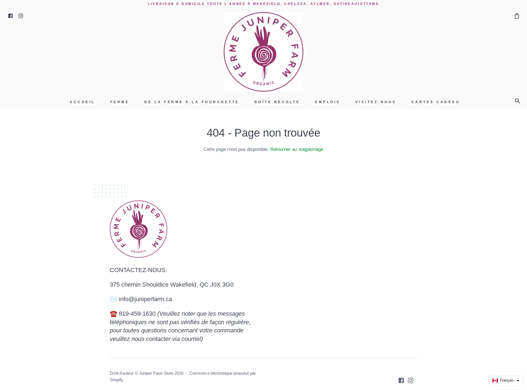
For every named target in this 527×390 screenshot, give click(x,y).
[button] (506, 380)
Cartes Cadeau (435, 102)
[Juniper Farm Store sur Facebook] (401, 380)
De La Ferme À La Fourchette (191, 102)
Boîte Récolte (277, 102)
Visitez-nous (375, 102)
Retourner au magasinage (296, 149)
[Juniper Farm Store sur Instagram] (410, 380)
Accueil (82, 102)
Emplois (327, 102)
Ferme (120, 102)
